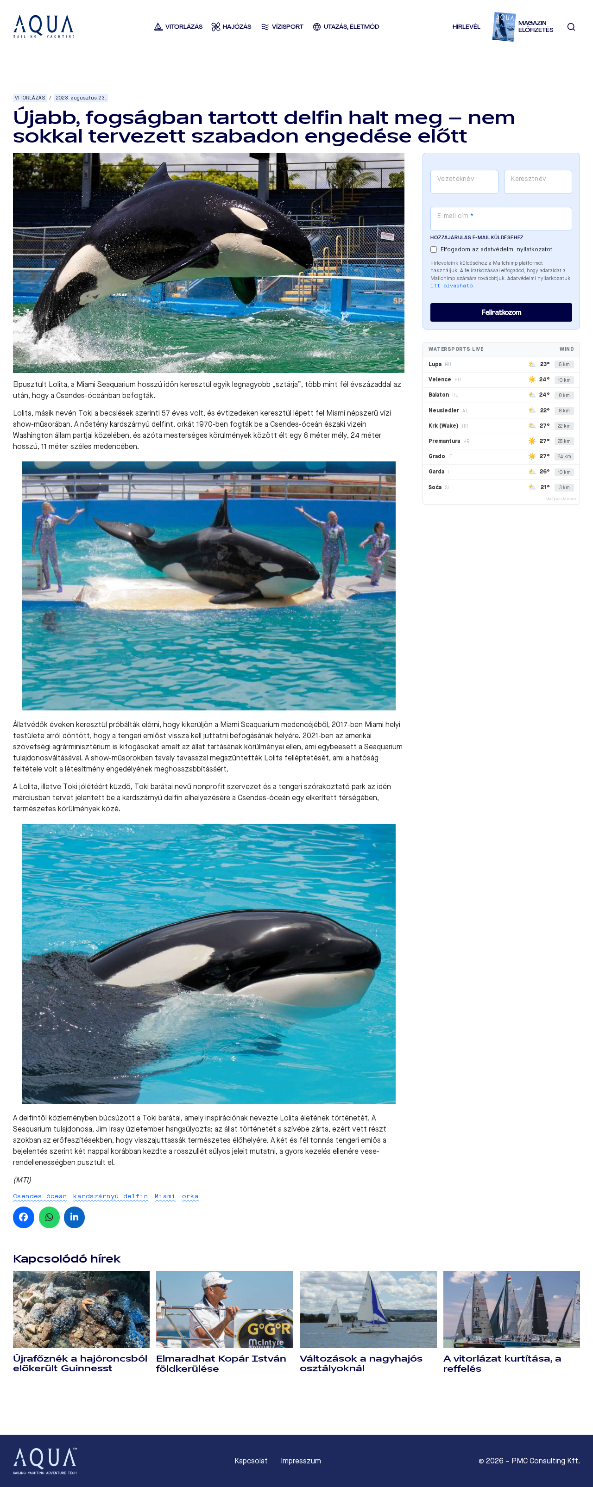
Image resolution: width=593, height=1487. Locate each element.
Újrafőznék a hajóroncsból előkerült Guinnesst (80, 1364)
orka (190, 1196)
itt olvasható (451, 285)
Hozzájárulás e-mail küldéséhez (477, 238)
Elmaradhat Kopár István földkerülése (221, 1364)
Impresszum (301, 1461)
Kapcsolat (251, 1461)
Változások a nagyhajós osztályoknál (361, 1364)
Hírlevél (466, 27)
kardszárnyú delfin (110, 1196)
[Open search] (571, 27)
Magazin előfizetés (535, 26)
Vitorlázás (30, 97)
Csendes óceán (40, 1196)
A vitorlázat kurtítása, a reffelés (502, 1364)
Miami (165, 1196)
